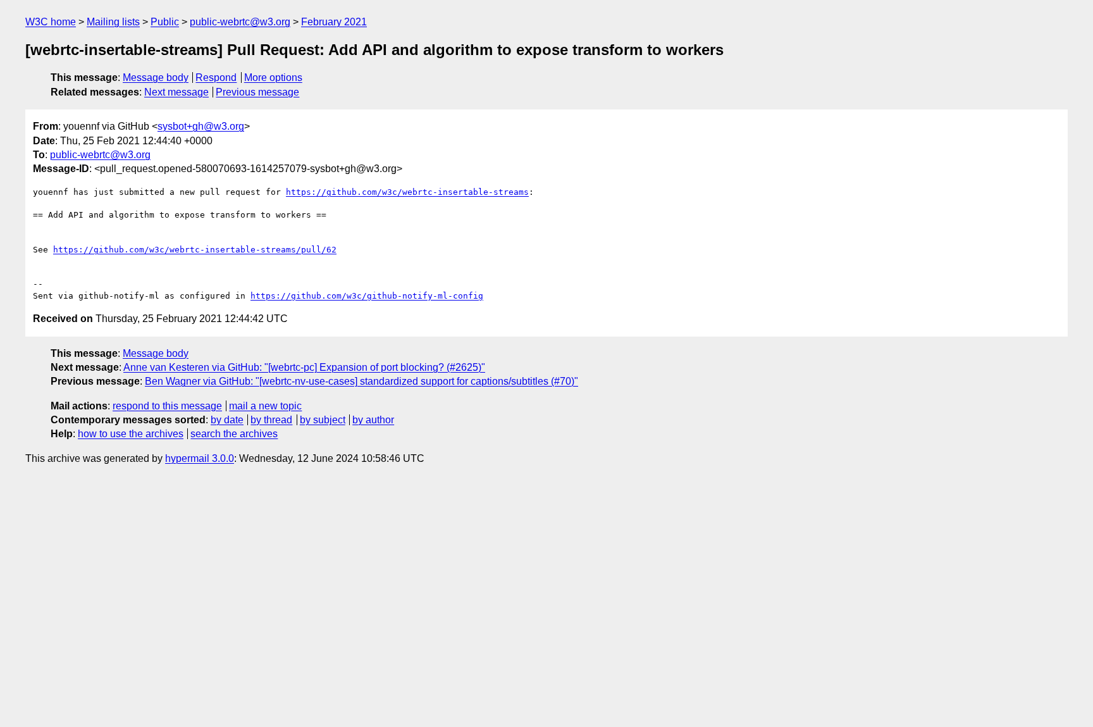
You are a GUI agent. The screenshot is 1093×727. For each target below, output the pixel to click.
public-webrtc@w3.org (240, 21)
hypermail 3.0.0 (199, 458)
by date (227, 419)
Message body (155, 77)
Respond (216, 77)
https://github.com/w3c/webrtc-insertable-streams (407, 192)
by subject (322, 419)
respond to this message (167, 406)
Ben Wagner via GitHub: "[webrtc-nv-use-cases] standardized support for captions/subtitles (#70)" (361, 381)
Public (165, 21)
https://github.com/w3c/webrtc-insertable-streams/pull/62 (195, 249)
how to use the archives (130, 433)
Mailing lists (113, 21)
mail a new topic (265, 406)
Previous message (257, 92)
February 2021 (334, 21)
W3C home (50, 21)
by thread (271, 419)
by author (373, 419)
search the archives (234, 433)
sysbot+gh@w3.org (200, 126)
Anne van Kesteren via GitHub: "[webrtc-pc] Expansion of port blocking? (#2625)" (304, 367)
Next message (176, 92)
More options (273, 77)
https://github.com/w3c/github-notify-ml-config (366, 296)
